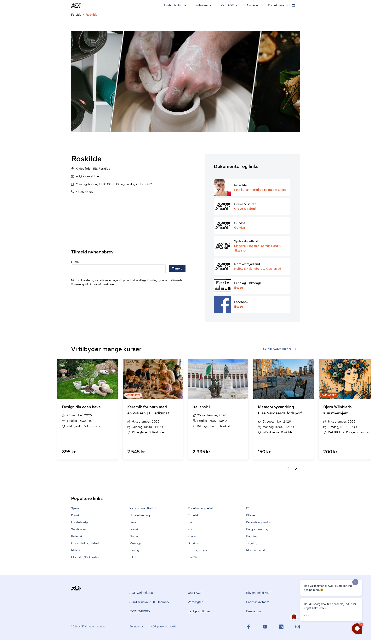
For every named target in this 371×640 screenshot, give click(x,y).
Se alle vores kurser (277, 349)
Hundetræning (139, 515)
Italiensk (77, 536)
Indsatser (202, 5)
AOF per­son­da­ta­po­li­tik (164, 626)
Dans (132, 522)
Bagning (252, 536)
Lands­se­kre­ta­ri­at (257, 602)
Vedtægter (195, 602)
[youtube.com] (265, 627)
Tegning (251, 543)
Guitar (133, 536)
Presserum (253, 611)
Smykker (194, 543)
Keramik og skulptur (260, 522)
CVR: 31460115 (139, 611)
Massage (135, 543)
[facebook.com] (248, 627)
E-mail (75, 262)
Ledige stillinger (199, 611)
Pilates (250, 515)
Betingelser (136, 626)
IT (247, 508)
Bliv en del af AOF (258, 593)
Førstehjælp (79, 522)
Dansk (75, 515)
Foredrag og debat (200, 508)
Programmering (257, 529)
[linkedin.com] (281, 627)
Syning (134, 550)
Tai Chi (192, 557)
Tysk (191, 522)
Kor (190, 529)
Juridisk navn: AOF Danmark (149, 602)
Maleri (75, 550)
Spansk (76, 508)
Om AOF (227, 5)
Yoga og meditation (142, 508)
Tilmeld (177, 268)
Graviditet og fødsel (85, 543)
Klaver (192, 536)
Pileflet (134, 557)
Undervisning (173, 5)
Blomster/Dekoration (85, 557)
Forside (76, 15)
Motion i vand (255, 550)
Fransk (134, 529)
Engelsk (193, 515)
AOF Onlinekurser (142, 593)
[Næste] (296, 468)
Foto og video (197, 550)
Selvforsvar (79, 529)
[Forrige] (288, 468)
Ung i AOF (195, 593)
